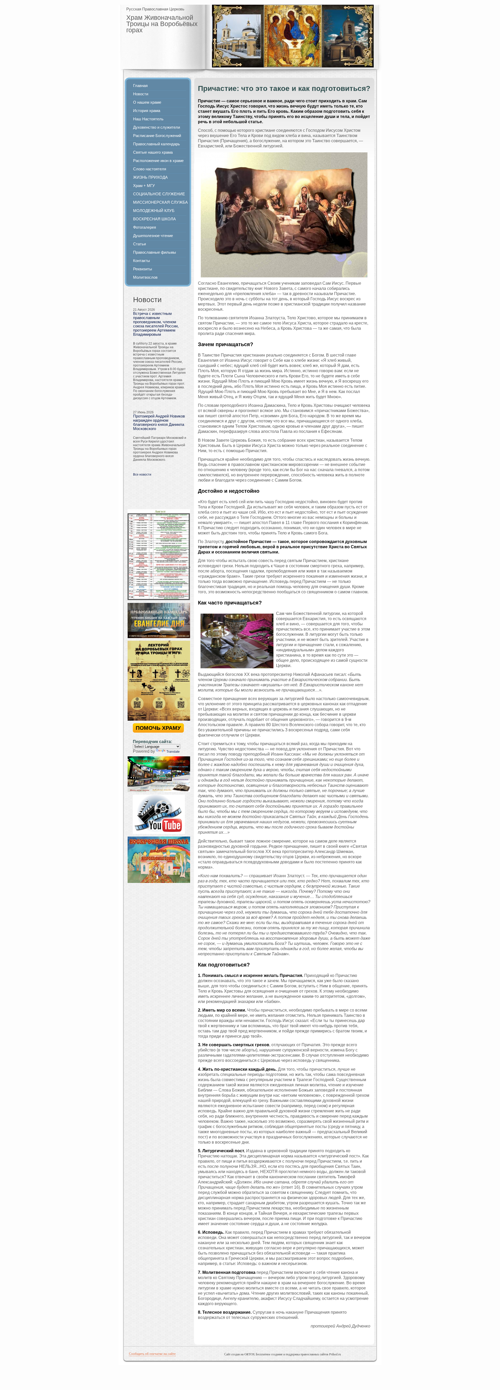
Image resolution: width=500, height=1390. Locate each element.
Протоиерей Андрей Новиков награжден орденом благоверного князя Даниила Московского (159, 422)
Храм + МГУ (144, 186)
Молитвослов (145, 277)
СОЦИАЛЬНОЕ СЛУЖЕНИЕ (159, 194)
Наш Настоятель (148, 119)
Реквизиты (142, 269)
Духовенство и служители (156, 127)
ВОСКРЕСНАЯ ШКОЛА (154, 219)
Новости (140, 94)
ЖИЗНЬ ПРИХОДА (150, 177)
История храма (146, 111)
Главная (140, 86)
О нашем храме (147, 102)
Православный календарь (156, 144)
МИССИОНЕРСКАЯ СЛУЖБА (160, 202)
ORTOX (249, 1354)
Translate (173, 751)
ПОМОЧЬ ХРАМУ (158, 728)
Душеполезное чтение (153, 236)
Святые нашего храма (153, 152)
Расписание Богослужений (157, 136)
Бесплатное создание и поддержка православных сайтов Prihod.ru (298, 1354)
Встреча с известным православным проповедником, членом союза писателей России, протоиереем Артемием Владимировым (156, 323)
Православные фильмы (154, 252)
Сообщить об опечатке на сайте (152, 1353)
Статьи (139, 244)
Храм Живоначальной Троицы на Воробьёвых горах (162, 24)
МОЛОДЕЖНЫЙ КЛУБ (153, 211)
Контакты (141, 261)
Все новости (142, 474)
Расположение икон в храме (158, 161)
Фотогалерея (144, 227)
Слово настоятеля (149, 169)
